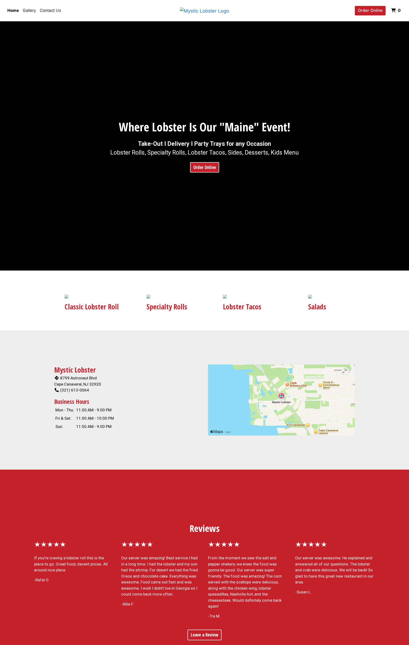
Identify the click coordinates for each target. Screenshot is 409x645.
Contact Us (50, 10)
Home (13, 10)
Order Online (370, 10)
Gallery (29, 10)
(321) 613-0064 (74, 390)
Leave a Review (204, 635)
